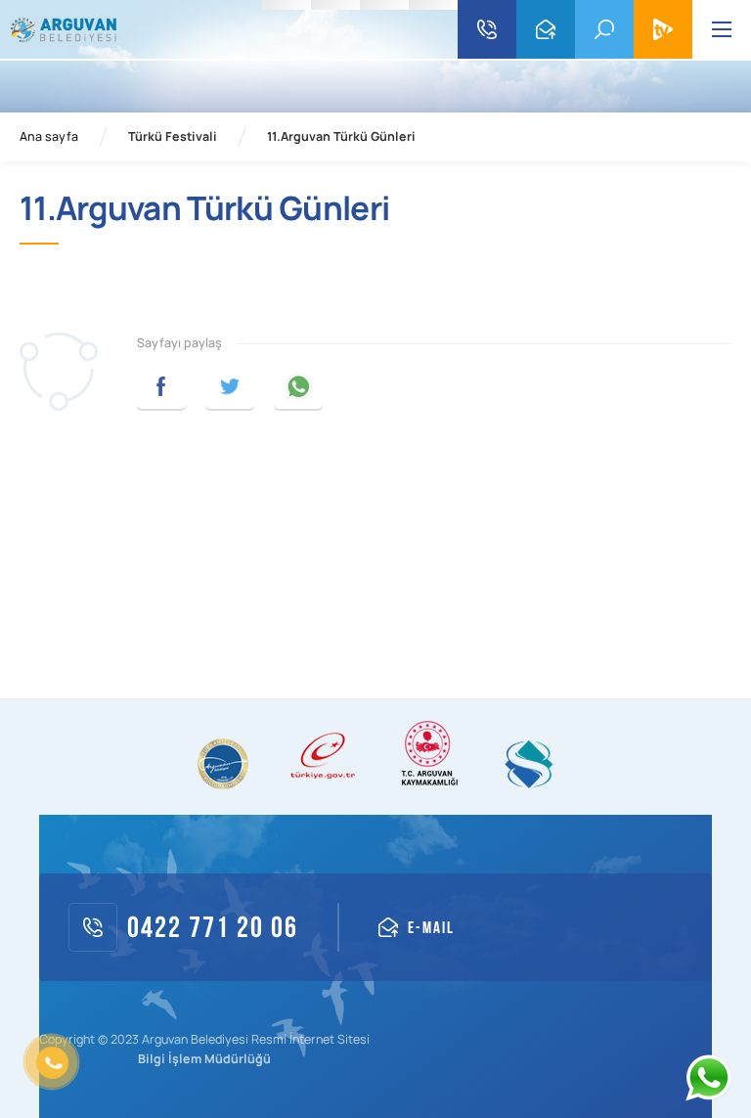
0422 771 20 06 (487, 29)
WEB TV (663, 29)
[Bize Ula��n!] (708, 1077)
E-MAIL (545, 29)
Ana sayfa (49, 137)
